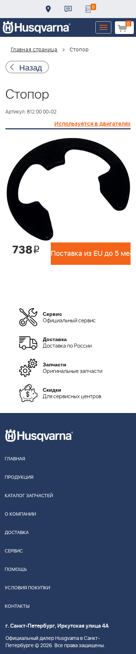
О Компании (20, 514)
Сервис (14, 551)
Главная (15, 459)
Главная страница (34, 49)
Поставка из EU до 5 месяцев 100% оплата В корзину (91, 253)
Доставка (48, 9)
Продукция (19, 477)
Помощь (16, 569)
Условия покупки (27, 588)
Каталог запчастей (29, 495)
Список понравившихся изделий (88, 9)
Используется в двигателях (92, 124)
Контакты (68, 9)
